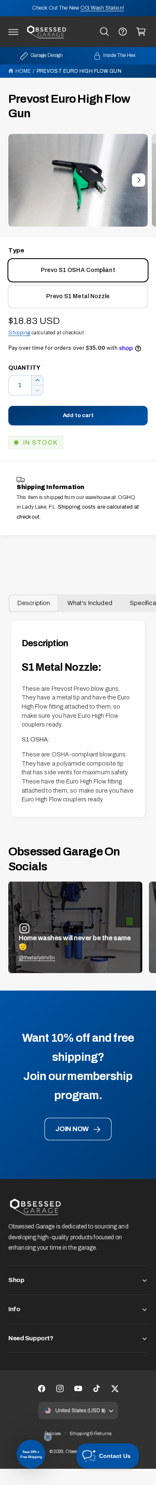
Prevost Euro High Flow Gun (79, 71)
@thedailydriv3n (37, 958)
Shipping (19, 333)
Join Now (72, 1128)
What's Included (89, 603)
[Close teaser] (48, 1437)
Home (23, 71)
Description (33, 603)
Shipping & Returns (90, 1433)
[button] (13, 31)
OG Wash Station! (102, 8)
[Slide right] (138, 180)
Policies (53, 1433)
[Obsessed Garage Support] (123, 31)
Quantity (24, 368)
